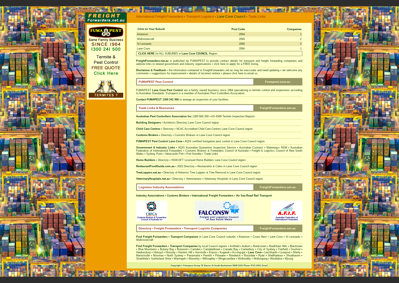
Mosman (158, 255)
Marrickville (143, 255)
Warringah (180, 258)
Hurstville (200, 252)
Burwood (182, 249)
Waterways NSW (276, 147)
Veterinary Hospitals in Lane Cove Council (229, 178)
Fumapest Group (191, 265)
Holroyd (158, 252)
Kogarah (225, 252)
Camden (196, 249)
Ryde (261, 255)
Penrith (207, 255)
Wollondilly (244, 258)
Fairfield (283, 249)
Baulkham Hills (278, 246)
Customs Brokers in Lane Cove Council (198, 135)
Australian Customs (251, 147)
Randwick (235, 255)
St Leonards (144, 43)
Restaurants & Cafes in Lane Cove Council (223, 166)
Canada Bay (230, 249)
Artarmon (142, 34)
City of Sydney (266, 249)
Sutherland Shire (161, 258)
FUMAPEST (197, 60)
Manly (296, 252)
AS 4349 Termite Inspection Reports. (233, 116)
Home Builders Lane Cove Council (216, 160)
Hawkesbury (143, 252)
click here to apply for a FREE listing (236, 63)
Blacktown (296, 246)
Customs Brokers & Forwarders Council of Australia (217, 150)
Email (265, 265)
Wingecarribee (226, 258)
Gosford (295, 249)
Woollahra (276, 258)
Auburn (246, 246)
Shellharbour (275, 255)
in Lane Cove (207, 236)
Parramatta (193, 255)
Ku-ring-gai (238, 252)
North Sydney (175, 255)
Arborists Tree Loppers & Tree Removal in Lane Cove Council (215, 172)
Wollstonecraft (145, 39)
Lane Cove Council (233, 128)
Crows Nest (260, 236)
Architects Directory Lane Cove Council (187, 122)
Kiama (213, 252)
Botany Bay (167, 249)
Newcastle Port (174, 153)
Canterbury (247, 249)
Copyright (176, 265)
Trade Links (211, 153)
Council (239, 16)
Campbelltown (211, 249)
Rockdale (249, 255)
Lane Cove (225, 16)
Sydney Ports (154, 153)
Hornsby (171, 252)
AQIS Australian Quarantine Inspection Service (207, 147)
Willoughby (209, 258)
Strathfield (142, 258)
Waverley (194, 258)
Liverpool (285, 252)
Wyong (289, 258)
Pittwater (220, 255)
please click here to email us (240, 73)
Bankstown (259, 246)
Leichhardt (270, 252)
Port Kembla (193, 153)
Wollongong (260, 258)
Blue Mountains (147, 249)
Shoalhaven (293, 255)
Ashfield (234, 246)
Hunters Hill (185, 252)
